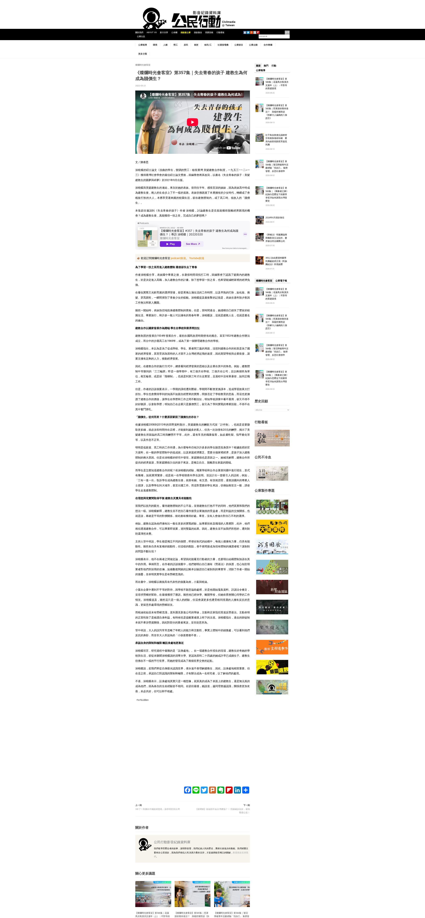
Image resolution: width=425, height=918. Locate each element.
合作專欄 (268, 44)
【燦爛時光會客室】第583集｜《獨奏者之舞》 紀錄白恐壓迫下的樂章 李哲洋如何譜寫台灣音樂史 (276, 194)
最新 (258, 65)
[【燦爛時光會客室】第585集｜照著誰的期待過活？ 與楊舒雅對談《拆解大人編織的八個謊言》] (193, 894)
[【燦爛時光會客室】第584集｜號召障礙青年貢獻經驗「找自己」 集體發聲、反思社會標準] (232, 894)
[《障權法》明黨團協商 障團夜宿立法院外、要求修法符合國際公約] (259, 237)
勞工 (175, 44)
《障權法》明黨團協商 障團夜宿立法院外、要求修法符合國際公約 (277, 238)
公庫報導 (142, 44)
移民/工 (208, 44)
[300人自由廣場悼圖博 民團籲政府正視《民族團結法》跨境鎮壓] (259, 260)
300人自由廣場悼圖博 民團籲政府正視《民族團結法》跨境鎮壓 (276, 261)
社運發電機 (223, 44)
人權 (165, 44)
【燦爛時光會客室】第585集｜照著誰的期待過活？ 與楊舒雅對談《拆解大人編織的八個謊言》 (276, 112)
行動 (274, 65)
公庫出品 (141, 36)
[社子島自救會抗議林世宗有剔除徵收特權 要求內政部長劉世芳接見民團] (259, 137)
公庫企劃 (253, 44)
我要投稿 (209, 32)
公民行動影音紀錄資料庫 (172, 842)
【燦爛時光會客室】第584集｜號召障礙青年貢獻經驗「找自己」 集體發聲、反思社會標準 (276, 166)
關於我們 (139, 32)
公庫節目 (238, 44)
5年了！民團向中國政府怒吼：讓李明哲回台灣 (157, 809)
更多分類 (142, 53)
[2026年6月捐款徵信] (259, 220)
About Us (152, 32)
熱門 (266, 65)
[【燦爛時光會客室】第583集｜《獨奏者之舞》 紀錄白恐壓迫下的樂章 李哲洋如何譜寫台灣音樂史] (259, 190)
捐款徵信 (198, 32)
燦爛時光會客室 (142, 65)
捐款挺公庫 (186, 32)
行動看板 (220, 32)
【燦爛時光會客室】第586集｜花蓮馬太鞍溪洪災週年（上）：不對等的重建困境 (276, 83)
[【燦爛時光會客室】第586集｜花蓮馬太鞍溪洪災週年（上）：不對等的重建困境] (153, 894)
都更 (196, 44)
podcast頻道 (178, 258)
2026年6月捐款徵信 (274, 217)
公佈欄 (174, 32)
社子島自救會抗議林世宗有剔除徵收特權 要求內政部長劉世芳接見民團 (276, 139)
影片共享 (164, 32)
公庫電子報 (281, 280)
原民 (186, 44)
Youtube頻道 (196, 258)
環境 (155, 44)
